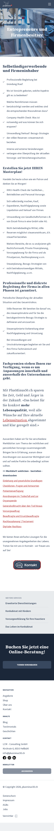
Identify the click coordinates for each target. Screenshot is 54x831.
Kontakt (7, 709)
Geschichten (9, 731)
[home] (7, 4)
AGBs (5, 804)
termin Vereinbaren (27, 664)
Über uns (7, 704)
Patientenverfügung (13, 490)
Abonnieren (27, 771)
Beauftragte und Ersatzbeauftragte (21, 516)
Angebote (8, 695)
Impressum (8, 800)
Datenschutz (9, 795)
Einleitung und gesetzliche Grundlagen (22, 480)
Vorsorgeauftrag (11, 511)
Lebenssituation (15, 420)
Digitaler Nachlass (12, 526)
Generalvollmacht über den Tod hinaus (22, 505)
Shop (5, 700)
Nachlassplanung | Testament (18, 521)
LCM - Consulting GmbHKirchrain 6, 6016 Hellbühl (16, 746)
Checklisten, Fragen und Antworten (21, 485)
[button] (49, 4)
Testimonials (9, 726)
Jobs (5, 809)
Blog (5, 722)
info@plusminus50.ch (14, 753)
